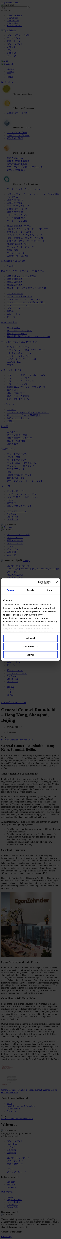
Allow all (30, 638)
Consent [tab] (11, 590)
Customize (29, 646)
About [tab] (50, 590)
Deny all (30, 655)
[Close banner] (57, 582)
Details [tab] (30, 590)
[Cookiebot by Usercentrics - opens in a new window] (38, 582)
